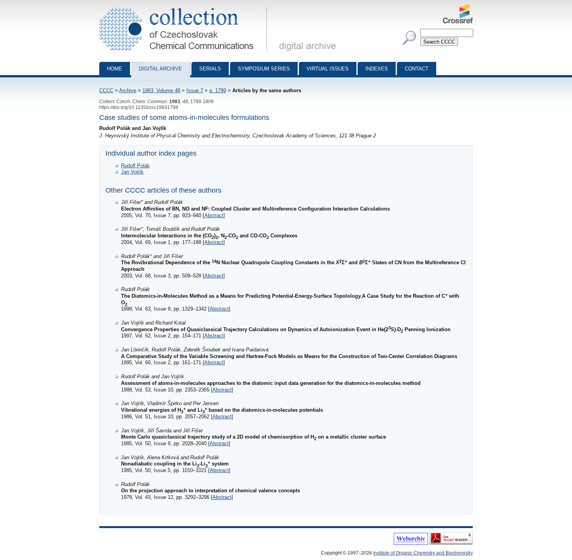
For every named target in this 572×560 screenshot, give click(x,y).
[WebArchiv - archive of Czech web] (411, 543)
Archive (127, 90)
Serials (210, 69)
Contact (416, 69)
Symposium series (264, 69)
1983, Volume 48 (161, 90)
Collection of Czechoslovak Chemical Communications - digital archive (185, 7)
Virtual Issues (328, 69)
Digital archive (160, 69)
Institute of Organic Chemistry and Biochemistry (423, 553)
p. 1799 (217, 90)
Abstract (213, 215)
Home (114, 69)
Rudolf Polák (135, 166)
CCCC (106, 90)
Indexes (376, 69)
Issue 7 (194, 90)
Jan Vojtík (132, 172)
